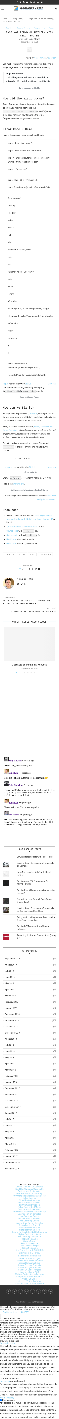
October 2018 (11, 1026)
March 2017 (10, 1144)
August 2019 (11, 965)
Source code (12, 531)
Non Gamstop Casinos (29, 1205)
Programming (39, 28)
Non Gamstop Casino (29, 1216)
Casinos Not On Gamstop (29, 1191)
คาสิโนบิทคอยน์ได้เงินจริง (29, 1256)
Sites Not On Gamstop (29, 1227)
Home (5, 18)
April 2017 (9, 1138)
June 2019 (10, 977)
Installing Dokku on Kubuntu (29, 664)
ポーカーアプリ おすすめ (29, 1281)
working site (18, 484)
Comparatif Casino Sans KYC (29, 1276)
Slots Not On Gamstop (29, 1200)
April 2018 (9, 1064)
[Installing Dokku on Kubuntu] (29, 644)
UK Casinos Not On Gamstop (29, 1193)
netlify (22, 554)
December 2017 (12, 1088)
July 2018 (9, 1045)
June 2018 (10, 1051)
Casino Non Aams (29, 1239)
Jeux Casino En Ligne (29, 1246)
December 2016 (12, 1162)
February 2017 (11, 1150)
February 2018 (11, 1076)
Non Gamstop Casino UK (29, 1202)
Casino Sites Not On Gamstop (29, 1187)
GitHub (28, 384)
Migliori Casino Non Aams (29, 1234)
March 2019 (10, 996)
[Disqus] (29, 716)
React (51, 28)
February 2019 (11, 1002)
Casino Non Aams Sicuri (29, 1263)
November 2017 (12, 1094)
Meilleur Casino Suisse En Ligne (29, 1274)
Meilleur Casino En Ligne (30, 1258)
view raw (52, 384)
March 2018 (10, 1070)
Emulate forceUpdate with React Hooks (35, 857)
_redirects (32, 413)
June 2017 (10, 1125)
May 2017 (9, 1131)
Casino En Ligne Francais (29, 1265)
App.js (5, 384)
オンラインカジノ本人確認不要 (29, 1250)
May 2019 (9, 983)
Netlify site (11, 539)
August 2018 (11, 1039)
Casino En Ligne (29, 1279)
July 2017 (9, 1119)
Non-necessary (9, 1400)
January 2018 (11, 1082)
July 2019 (9, 971)
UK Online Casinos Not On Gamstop (29, 1196)
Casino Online (29, 1241)
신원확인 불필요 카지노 (29, 1253)
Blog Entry (18, 18)
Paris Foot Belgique (29, 1243)
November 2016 (12, 1169)
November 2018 (12, 1020)
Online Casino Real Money (29, 1207)
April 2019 (9, 989)
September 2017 (12, 1107)
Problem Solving (23, 28)
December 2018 (12, 1014)
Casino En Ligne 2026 (29, 1272)
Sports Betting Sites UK (29, 1225)
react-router (45, 554)
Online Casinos (29, 1198)
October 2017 (11, 1101)
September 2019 (12, 959)
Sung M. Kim (34, 39)
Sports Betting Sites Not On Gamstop (29, 1232)
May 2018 (9, 1057)
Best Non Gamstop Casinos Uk (29, 1189)
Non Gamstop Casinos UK (29, 1236)
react (32, 554)
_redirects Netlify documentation (21, 526)
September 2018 (12, 1033)
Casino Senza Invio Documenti (29, 1261)
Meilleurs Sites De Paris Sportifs (29, 1284)
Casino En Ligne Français (29, 1270)
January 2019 (11, 1008)
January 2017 (11, 1156)
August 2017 (11, 1113)
